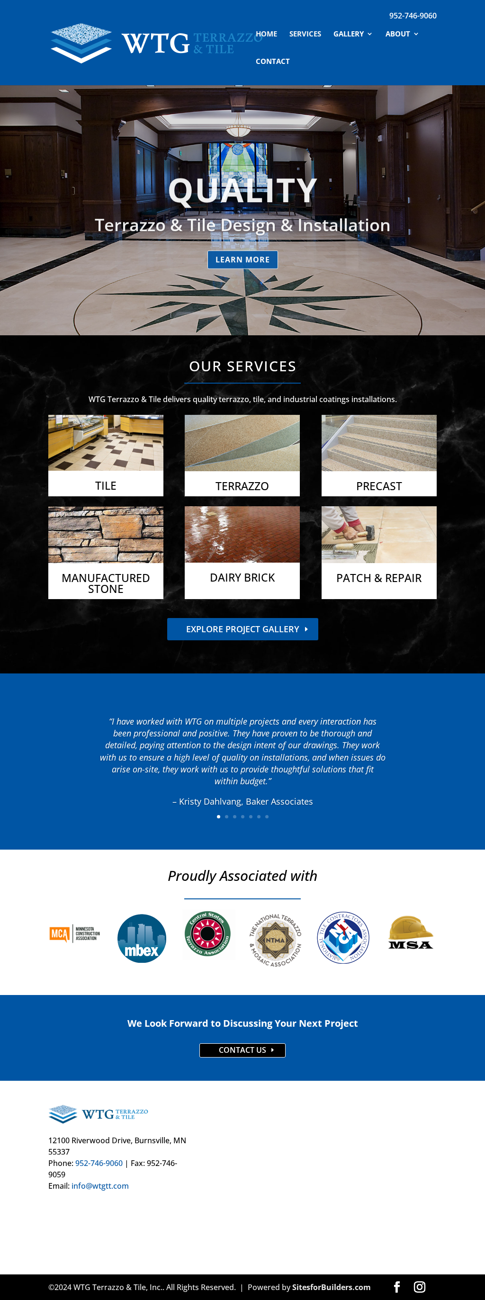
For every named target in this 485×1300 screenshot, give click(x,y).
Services (305, 34)
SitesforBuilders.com (331, 1287)
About (398, 34)
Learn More (243, 257)
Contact (273, 62)
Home (266, 34)
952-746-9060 (413, 15)
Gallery (348, 34)
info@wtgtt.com (100, 1186)
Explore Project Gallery (242, 629)
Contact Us (242, 1050)
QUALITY (242, 187)
